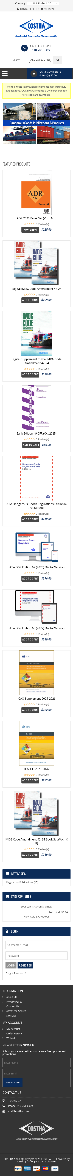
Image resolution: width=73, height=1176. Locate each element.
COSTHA (46, 1159)
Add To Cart (30, 300)
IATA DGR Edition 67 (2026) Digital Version (36, 567)
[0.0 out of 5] (25, 224)
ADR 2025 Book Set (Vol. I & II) (36, 218)
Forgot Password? (15, 973)
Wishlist (10, 1038)
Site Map (11, 1015)
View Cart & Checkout (36, 916)
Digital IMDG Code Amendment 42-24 (36, 289)
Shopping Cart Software (42, 1161)
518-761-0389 (41, 49)
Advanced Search (16, 1011)
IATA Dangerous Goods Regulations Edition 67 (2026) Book (37, 506)
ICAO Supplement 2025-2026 (36, 699)
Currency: (20, 3)
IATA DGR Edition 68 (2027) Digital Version (36, 628)
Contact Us (12, 1006)
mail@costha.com (18, 1111)
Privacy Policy (14, 1001)
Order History (14, 1033)
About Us (11, 997)
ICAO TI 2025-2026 (36, 769)
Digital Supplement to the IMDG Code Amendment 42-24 (36, 361)
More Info (30, 229)
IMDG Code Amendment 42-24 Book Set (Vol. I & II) (36, 841)
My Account (13, 1028)
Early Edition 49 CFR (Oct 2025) (36, 433)
